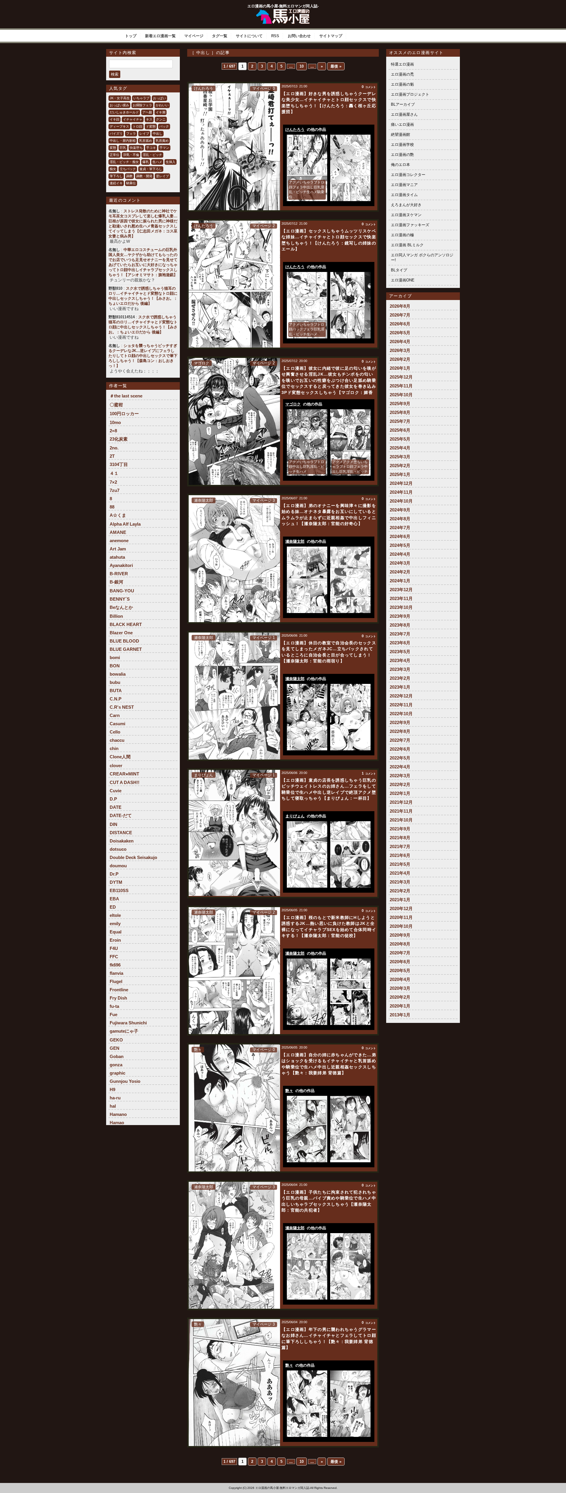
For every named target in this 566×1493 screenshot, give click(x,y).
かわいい (162, 105)
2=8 (113, 430)
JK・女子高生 (120, 98)
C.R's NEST (122, 707)
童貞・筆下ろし (150, 169)
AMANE (118, 532)
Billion (116, 616)
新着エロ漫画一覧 (160, 36)
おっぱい (159, 98)
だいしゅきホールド (124, 112)
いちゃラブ (141, 98)
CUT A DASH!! (124, 782)
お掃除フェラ (142, 105)
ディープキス (119, 126)
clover (116, 765)
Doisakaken (122, 840)
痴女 (113, 169)
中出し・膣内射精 (123, 140)
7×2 (113, 482)
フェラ (131, 133)
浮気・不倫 (131, 155)
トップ (130, 36)
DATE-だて (121, 815)
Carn (115, 715)
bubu (115, 682)
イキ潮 (160, 112)
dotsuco (118, 849)
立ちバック (128, 169)
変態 (113, 147)
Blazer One (121, 632)
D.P (113, 798)
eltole (115, 915)
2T (112, 456)
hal (113, 1106)
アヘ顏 (147, 112)
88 (112, 506)
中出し (157, 133)
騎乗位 (131, 183)
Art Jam (118, 548)
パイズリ (116, 133)
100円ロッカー (124, 413)
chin (114, 748)
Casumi (117, 723)
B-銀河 (116, 581)
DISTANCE (121, 832)
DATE (115, 807)
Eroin (115, 940)
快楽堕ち (136, 147)
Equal (115, 931)
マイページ (193, 36)
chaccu (117, 740)
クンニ (161, 119)
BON (115, 665)
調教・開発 (144, 176)
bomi (115, 657)
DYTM (116, 882)
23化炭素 (119, 438)
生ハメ (157, 162)
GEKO (116, 1039)
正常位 (114, 155)
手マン (164, 147)
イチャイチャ (132, 119)
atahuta (117, 557)
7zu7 (114, 490)
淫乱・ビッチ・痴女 (124, 162)
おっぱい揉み (119, 105)
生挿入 (170, 162)
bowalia (118, 674)
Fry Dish (118, 997)
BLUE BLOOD (124, 640)
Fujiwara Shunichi (128, 1022)
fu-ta (114, 1006)
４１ (114, 473)
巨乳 (123, 147)
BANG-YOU (122, 590)
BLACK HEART (126, 624)
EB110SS (119, 890)
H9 (112, 1089)
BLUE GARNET (126, 649)
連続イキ (116, 183)
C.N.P (115, 698)
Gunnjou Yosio (125, 1081)
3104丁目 (119, 464)
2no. (114, 447)
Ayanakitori (121, 565)
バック (164, 126)
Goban (117, 1056)
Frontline (119, 989)
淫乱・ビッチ (152, 155)
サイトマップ (330, 36)
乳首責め (162, 140)
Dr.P (114, 873)
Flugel (116, 981)
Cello (115, 731)
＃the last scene (126, 395)
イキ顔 (114, 119)
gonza (116, 1064)
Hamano (118, 1114)
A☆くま (118, 515)
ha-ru (115, 1097)
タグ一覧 (219, 36)
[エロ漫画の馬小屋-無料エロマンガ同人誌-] (283, 11)
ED (113, 907)
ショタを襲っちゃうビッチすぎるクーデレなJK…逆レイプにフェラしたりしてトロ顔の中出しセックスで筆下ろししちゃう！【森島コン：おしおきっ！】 (142, 355)
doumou (118, 865)
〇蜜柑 (116, 404)
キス (149, 119)
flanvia (116, 973)
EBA (114, 898)
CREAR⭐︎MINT (124, 773)
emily (115, 923)
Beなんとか (121, 607)
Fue (113, 1014)
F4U (114, 948)
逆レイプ (162, 176)
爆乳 (145, 162)
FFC (114, 956)
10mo (115, 422)
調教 (129, 176)
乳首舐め (145, 140)
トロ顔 (137, 126)
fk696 (115, 964)
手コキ (151, 147)
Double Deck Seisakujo (133, 857)
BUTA (116, 690)
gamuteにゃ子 (124, 1031)
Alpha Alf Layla (125, 524)
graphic (117, 1072)
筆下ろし (116, 176)
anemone (119, 540)
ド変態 (151, 126)
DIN (113, 824)
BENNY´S (120, 599)
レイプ (144, 133)
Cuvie (115, 790)
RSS (275, 36)
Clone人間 (120, 756)
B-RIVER (119, 573)
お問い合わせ (299, 36)
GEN (114, 1048)
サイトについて (249, 36)
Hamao (117, 1122)
